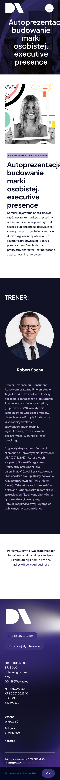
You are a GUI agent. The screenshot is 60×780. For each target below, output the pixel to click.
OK (48, 773)
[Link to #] (49, 8)
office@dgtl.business (35, 564)
